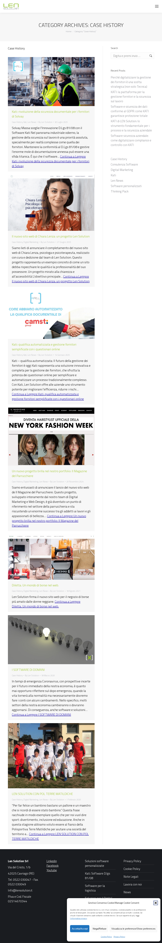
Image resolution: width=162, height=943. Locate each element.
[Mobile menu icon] (157, 6)
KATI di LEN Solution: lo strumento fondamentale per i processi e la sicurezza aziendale (131, 126)
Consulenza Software (124, 164)
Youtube (52, 870)
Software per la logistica (95, 888)
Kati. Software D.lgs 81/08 (97, 875)
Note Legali (131, 876)
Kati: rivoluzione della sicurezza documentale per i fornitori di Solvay (50, 114)
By (45, 122)
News (127, 892)
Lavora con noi (133, 884)
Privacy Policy (119, 936)
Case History (17, 122)
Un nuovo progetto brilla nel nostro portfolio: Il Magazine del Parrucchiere (49, 473)
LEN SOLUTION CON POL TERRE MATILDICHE (42, 793)
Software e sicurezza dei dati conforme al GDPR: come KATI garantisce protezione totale (130, 111)
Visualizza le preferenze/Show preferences (133, 928)
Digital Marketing (30, 242)
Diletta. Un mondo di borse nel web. (35, 585)
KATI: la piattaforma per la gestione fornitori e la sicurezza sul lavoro (131, 96)
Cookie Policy (106, 936)
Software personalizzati (126, 186)
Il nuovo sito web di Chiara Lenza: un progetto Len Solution (51, 236)
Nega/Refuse (99, 928)
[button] (155, 902)
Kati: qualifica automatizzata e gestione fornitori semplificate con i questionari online (44, 347)
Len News (32, 122)
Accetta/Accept (80, 928)
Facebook (53, 865)
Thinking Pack (119, 191)
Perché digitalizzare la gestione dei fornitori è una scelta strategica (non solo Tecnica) (131, 82)
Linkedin (52, 861)
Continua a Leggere (50, 161)
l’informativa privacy (78, 918)
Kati (25, 122)
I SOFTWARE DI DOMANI (28, 669)
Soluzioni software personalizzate (97, 863)
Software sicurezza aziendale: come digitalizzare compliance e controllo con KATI (131, 140)
